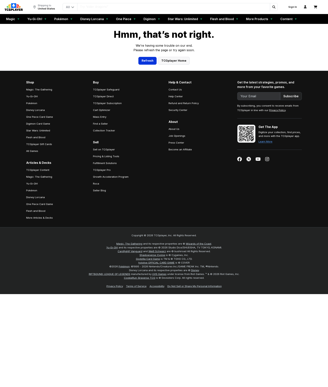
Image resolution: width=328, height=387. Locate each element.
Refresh (147, 134)
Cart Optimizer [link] (101, 183)
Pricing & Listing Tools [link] (106, 230)
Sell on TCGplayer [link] (104, 223)
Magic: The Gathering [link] (39, 163)
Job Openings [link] (177, 209)
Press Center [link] (176, 216)
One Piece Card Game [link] (39, 190)
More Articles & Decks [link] (39, 291)
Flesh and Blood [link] (35, 211)
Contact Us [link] (175, 163)
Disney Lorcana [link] (35, 183)
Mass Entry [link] (99, 190)
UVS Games (159, 347)
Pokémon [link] (31, 176)
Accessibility (157, 359)
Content (286, 19)
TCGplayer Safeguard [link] (106, 163)
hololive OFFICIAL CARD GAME (156, 336)
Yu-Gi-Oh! (34, 19)
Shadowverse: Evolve (152, 328)
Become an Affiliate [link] (180, 223)
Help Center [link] (176, 170)
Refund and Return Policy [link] (184, 176)
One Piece (123, 19)
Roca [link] (96, 257)
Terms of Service (136, 359)
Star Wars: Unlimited (183, 19)
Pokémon (61, 19)
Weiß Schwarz (157, 325)
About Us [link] (174, 202)
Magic (10, 19)
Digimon (150, 19)
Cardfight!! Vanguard (130, 325)
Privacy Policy (277, 183)
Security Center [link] (178, 183)
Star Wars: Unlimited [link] (38, 204)
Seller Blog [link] (99, 264)
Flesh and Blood (222, 19)
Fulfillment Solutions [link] (105, 236)
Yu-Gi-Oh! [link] (32, 170)
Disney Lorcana (92, 19)
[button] (274, 7)
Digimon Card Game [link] (38, 197)
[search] (173, 7)
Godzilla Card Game (148, 332)
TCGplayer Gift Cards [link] (39, 217)
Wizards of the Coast (198, 317)
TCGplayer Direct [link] (103, 170)
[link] (14, 7)
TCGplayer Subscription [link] (107, 176)
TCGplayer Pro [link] (102, 243)
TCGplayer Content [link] (37, 243)
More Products (257, 19)
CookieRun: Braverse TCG (139, 351)
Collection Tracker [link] (104, 204)
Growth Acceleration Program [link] (111, 250)
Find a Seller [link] (100, 197)
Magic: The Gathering (129, 317)
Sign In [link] (292, 6)
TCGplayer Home (173, 134)
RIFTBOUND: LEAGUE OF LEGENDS (109, 347)
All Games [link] (32, 224)
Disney (195, 343)
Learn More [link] (265, 215)
